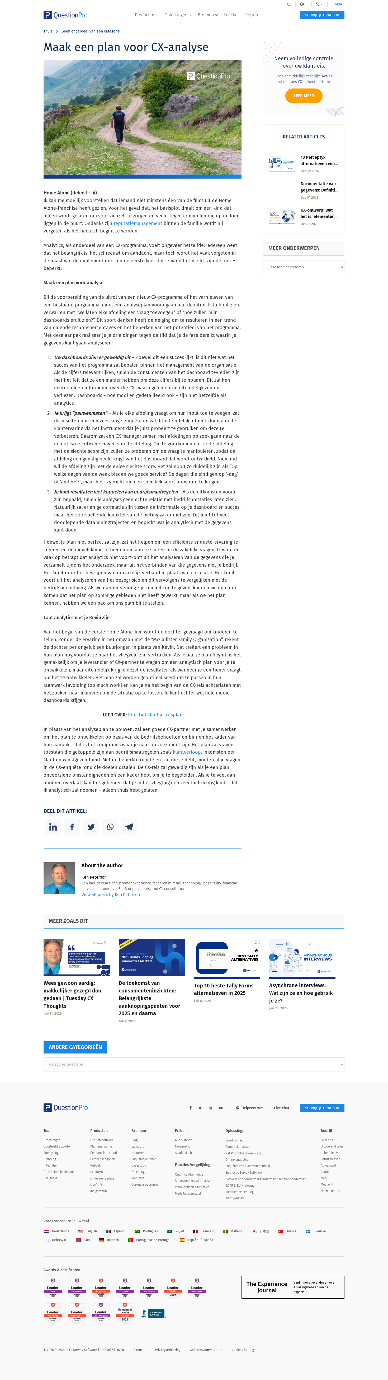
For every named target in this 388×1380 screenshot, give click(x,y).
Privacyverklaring (167, 1350)
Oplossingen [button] (175, 14)
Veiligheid (50, 1178)
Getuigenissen (330, 1159)
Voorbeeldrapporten (58, 1146)
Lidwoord (137, 1146)
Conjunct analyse (237, 1147)
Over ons (327, 1140)
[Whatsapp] (110, 827)
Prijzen (251, 14)
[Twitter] (91, 827)
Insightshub (98, 1191)
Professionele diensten (59, 1172)
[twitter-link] (200, 1108)
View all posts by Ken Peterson (111, 894)
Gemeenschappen (102, 1159)
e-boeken (138, 1153)
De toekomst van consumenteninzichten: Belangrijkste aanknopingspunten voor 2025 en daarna (149, 998)
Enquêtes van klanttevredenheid (247, 1166)
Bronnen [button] (206, 14)
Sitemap (139, 1350)
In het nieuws (330, 1153)
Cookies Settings (243, 1350)
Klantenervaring (101, 1146)
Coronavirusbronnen (145, 1184)
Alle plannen (183, 1140)
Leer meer (304, 95)
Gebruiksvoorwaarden (206, 1350)
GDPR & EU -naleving (239, 1185)
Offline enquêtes (236, 1160)
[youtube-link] (221, 1108)
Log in (337, 4)
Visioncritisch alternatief (192, 1187)
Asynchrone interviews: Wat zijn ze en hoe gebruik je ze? (301, 993)
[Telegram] (129, 827)
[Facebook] (72, 827)
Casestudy (138, 1165)
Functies (231, 14)
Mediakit (326, 1184)
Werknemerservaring (239, 1192)
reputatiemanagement (138, 223)
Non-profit (182, 1146)
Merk (324, 1178)
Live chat (281, 1108)
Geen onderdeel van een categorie (90, 31)
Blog (134, 1140)
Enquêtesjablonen (144, 1159)
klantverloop (187, 752)
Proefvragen (52, 1140)
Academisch (183, 1153)
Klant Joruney (234, 1198)
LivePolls (96, 1185)
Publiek (95, 1165)
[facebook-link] (191, 1108)
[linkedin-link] (210, 1108)
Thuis (48, 31)
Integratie (50, 1165)
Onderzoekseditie (102, 1178)
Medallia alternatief (188, 1193)
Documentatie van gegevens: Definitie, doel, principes (320, 190)
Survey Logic (52, 1153)
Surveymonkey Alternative (193, 1181)
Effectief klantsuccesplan (155, 715)
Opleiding (138, 1172)
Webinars (137, 1178)
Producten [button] (144, 14)
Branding (50, 1159)
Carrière (326, 1172)
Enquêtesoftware (101, 1140)
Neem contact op (332, 1191)
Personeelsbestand (103, 1153)
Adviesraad (328, 1165)
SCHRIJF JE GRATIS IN (322, 15)
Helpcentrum (252, 1108)
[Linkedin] (53, 827)
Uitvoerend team (332, 1146)
